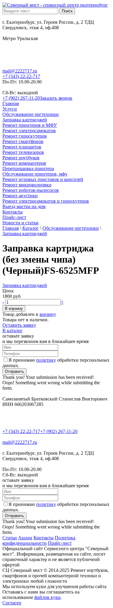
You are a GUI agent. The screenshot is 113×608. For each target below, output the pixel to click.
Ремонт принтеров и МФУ (29, 125)
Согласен (11, 602)
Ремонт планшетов (21, 146)
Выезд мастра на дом (24, 206)
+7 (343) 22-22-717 (21, 76)
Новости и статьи (20, 222)
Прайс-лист (14, 217)
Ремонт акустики (20, 195)
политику (46, 360)
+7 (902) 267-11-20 (21, 98)
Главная (10, 103)
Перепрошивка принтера (28, 168)
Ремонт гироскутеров (24, 136)
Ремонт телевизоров (23, 152)
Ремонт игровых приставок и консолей (42, 179)
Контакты (12, 211)
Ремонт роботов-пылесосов (30, 190)
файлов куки (47, 597)
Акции (25, 537)
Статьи (9, 537)
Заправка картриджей (24, 119)
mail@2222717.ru (19, 70)
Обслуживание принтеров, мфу (34, 173)
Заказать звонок (56, 98)
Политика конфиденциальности (38, 540)
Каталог (30, 228)
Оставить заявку (19, 325)
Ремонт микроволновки (27, 184)
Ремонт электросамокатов (29, 130)
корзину (47, 314)
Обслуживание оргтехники (30, 114)
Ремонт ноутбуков (20, 157)
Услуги (9, 108)
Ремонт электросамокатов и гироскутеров (45, 201)
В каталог (12, 330)
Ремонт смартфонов (22, 141)
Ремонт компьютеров (24, 163)
